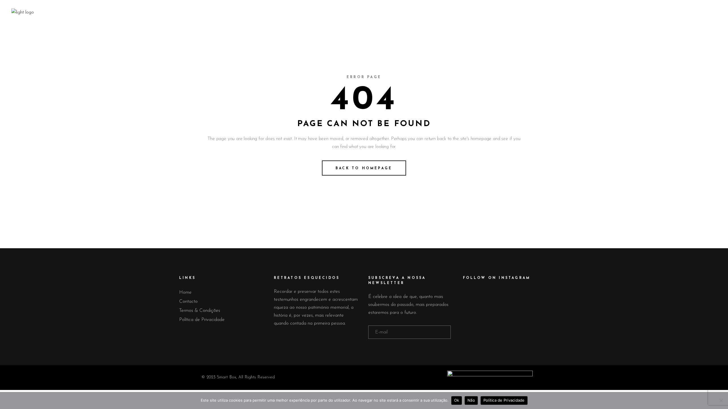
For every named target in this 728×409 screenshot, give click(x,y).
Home (185, 292)
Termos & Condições (199, 310)
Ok (456, 400)
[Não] (721, 400)
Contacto (188, 301)
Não (471, 400)
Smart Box (226, 377)
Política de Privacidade (202, 319)
